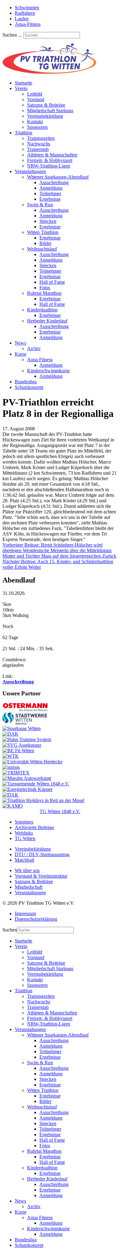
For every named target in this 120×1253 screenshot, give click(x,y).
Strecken (47, 221)
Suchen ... (12, 35)
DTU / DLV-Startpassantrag (42, 854)
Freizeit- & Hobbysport (49, 160)
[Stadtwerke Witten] (24, 722)
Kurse (20, 354)
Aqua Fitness (40, 359)
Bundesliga (26, 381)
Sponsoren (37, 127)
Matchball (24, 860)
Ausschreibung (54, 182)
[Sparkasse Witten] (21, 728)
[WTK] (10, 756)
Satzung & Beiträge (46, 105)
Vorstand (35, 99)
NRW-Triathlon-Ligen (48, 165)
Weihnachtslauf (42, 248)
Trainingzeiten (41, 138)
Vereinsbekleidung (45, 116)
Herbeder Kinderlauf (47, 320)
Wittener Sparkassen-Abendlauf (58, 177)
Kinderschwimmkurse (48, 370)
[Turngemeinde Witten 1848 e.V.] (35, 783)
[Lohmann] (10, 734)
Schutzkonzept (29, 387)
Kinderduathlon (42, 309)
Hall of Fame (52, 282)
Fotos (44, 287)
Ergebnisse (50, 199)
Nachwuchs (38, 143)
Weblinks (24, 833)
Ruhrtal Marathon (44, 293)
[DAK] (10, 794)
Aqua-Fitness (28, 24)
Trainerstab (38, 149)
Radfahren (25, 13)
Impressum (25, 913)
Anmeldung (50, 188)
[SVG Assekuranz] (21, 745)
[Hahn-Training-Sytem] (26, 739)
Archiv (34, 348)
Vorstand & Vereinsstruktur (41, 876)
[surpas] (11, 767)
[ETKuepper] (27, 789)
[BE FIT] (18, 750)
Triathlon (23, 132)
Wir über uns (27, 870)
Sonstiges (24, 821)
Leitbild (34, 94)
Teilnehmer (50, 193)
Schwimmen (27, 7)
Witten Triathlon (42, 232)
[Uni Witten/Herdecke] (32, 761)
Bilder (45, 243)
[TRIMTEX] (16, 772)
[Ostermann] (25, 709)
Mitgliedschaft (28, 887)
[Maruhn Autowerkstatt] (26, 778)
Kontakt (35, 121)
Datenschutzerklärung (36, 919)
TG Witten (25, 838)
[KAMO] (12, 805)
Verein (21, 88)
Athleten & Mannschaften (52, 154)
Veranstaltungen (30, 171)
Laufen (22, 18)
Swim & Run (40, 204)
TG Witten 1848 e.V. (60, 811)
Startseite (23, 82)
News (20, 343)
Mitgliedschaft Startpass (50, 110)
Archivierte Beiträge (34, 827)
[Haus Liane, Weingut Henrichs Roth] (43, 800)
